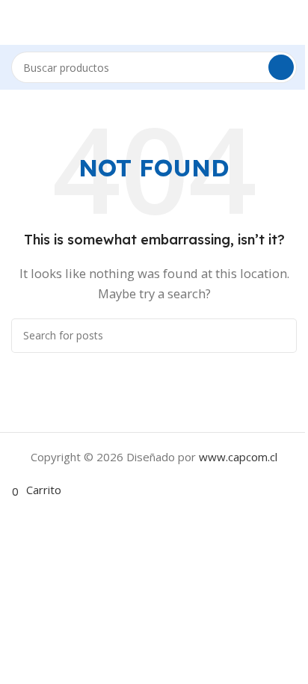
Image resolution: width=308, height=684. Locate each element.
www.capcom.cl (238, 456)
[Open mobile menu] (8, 22)
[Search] (281, 67)
